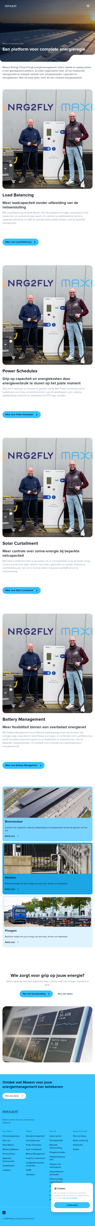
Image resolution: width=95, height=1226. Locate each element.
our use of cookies (70, 1198)
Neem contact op (80, 1140)
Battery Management (35, 1154)
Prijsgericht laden (57, 1152)
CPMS (28, 1170)
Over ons (6, 1140)
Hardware (30, 1175)
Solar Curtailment (34, 1149)
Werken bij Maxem (10, 1149)
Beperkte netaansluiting (55, 1146)
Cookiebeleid (8, 1166)
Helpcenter (78, 1145)
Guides (76, 1149)
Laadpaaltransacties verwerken (35, 1164)
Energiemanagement (35, 1136)
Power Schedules (33, 1145)
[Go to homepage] (11, 6)
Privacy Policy (8, 1154)
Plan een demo (79, 1136)
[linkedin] (3, 1212)
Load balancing (32, 1140)
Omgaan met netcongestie (55, 1165)
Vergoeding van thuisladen (56, 1173)
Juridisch (6, 1170)
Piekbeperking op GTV (57, 1158)
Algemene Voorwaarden (8, 1159)
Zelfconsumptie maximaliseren (56, 1180)
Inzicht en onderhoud (35, 1158)
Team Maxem (8, 1145)
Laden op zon (55, 1136)
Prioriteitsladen (56, 1140)
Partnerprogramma (10, 1136)
